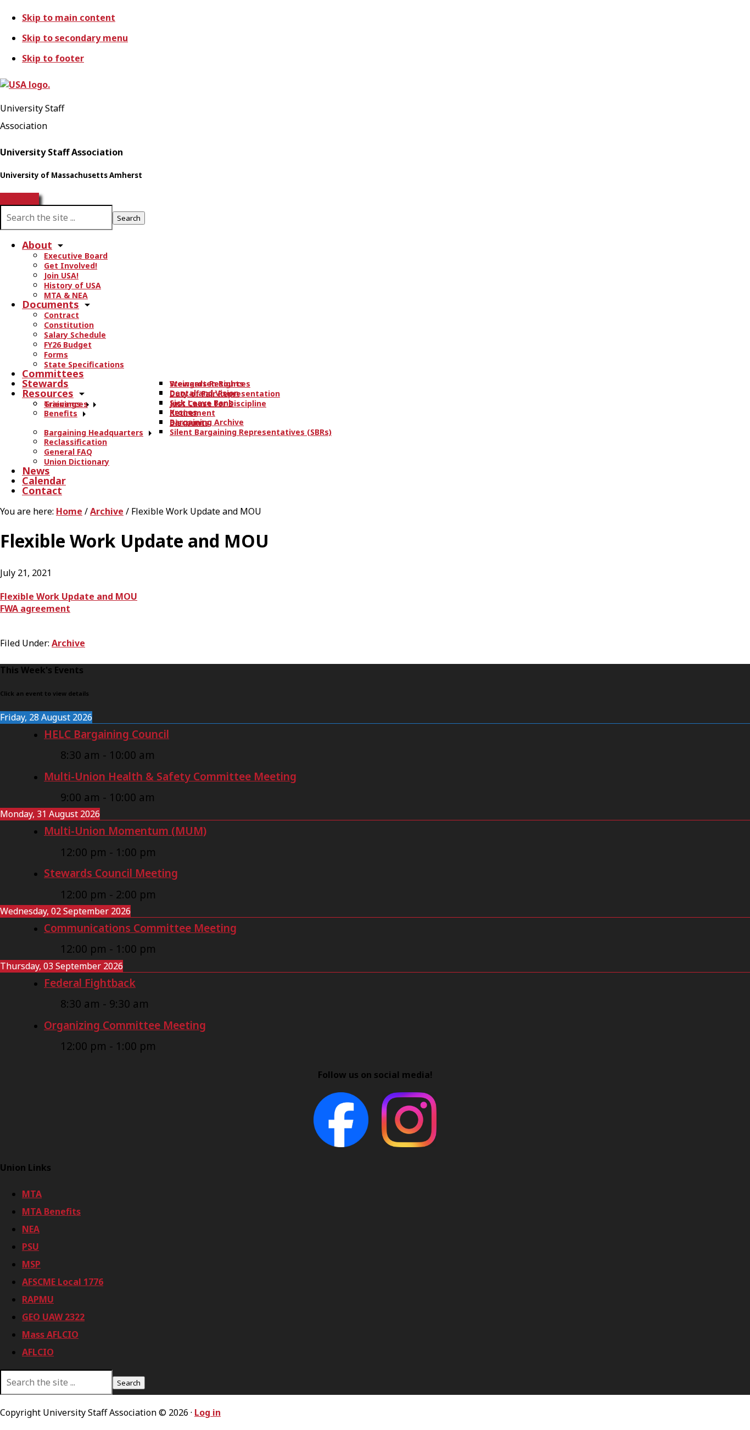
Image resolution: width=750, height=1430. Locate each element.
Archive (68, 643)
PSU (30, 1247)
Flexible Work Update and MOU (68, 596)
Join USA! (19, 199)
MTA (32, 1194)
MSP (31, 1264)
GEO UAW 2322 (53, 1317)
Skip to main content (68, 18)
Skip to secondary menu (75, 38)
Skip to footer (53, 58)
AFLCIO (38, 1352)
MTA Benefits (51, 1211)
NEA (31, 1229)
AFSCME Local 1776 (62, 1282)
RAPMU (38, 1299)
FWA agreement (35, 608)
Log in (207, 1412)
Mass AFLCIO (50, 1334)
